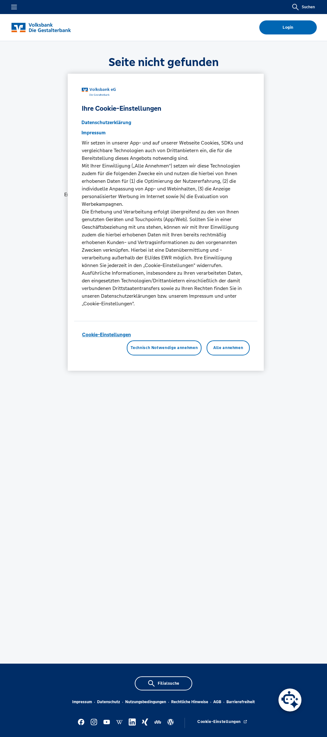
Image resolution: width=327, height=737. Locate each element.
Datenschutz (108, 701)
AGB (217, 701)
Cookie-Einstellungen (106, 334)
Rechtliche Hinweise (189, 701)
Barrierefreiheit (240, 701)
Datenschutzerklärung (106, 122)
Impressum (82, 701)
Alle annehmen (228, 347)
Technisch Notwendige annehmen (164, 347)
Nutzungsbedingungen (145, 701)
